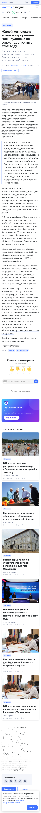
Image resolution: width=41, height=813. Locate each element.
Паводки (7, 25)
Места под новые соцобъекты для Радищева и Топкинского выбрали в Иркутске (19, 662)
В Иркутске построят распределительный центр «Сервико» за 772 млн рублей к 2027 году (20, 468)
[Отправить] (36, 381)
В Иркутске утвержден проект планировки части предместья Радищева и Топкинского (19, 709)
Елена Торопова (8, 522)
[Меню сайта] (37, 7)
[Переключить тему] (25, 12)
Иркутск (4, 2)
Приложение (9, 789)
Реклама (25, 789)
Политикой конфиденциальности (13, 801)
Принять (32, 807)
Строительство (23, 350)
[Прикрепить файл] (9, 381)
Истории (25, 18)
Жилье (12, 350)
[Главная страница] (13, 8)
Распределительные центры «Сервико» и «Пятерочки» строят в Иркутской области (18, 516)
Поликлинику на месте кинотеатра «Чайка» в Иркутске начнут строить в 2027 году (20, 614)
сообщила (28, 130)
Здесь (20, 321)
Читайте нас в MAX (10, 70)
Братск (11, 2)
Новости (15, 18)
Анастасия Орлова (18, 66)
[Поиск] (30, 12)
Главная (6, 18)
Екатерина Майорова (10, 476)
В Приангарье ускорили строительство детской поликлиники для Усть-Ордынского (16, 564)
